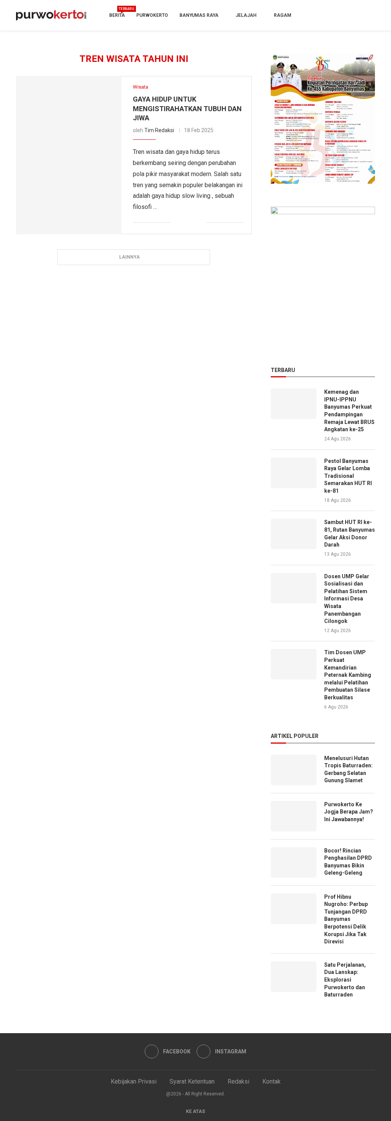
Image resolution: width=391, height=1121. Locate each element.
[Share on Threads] (200, 223)
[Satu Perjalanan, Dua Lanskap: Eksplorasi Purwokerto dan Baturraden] (294, 976)
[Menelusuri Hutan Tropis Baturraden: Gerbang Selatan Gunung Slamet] (294, 770)
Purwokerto (152, 15)
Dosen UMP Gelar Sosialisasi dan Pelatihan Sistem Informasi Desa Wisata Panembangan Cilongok (346, 598)
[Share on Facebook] (176, 223)
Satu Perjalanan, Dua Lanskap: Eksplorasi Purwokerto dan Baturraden (345, 980)
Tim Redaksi (159, 130)
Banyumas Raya (198, 15)
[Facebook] (355, 15)
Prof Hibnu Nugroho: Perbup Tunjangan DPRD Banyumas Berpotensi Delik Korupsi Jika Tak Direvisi (346, 919)
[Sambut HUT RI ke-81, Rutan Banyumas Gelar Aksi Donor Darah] (294, 534)
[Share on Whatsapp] (192, 223)
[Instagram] (368, 15)
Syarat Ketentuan (192, 1081)
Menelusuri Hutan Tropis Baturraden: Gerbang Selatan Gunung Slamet (348, 769)
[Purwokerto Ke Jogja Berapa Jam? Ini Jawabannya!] (294, 816)
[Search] (345, 16)
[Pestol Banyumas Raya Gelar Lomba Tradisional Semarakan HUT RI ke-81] (294, 473)
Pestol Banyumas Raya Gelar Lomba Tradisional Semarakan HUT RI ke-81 (348, 476)
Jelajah (246, 15)
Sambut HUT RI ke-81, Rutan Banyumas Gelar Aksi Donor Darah (349, 533)
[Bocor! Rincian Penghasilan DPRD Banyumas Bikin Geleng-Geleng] (294, 862)
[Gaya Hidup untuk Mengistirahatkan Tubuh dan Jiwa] (68, 155)
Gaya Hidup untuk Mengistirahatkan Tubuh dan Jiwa (187, 108)
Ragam (282, 15)
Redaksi (238, 1081)
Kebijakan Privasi (134, 1081)
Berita (117, 13)
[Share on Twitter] (184, 223)
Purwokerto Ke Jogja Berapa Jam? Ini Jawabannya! (348, 811)
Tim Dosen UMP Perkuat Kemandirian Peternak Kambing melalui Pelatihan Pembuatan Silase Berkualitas (347, 674)
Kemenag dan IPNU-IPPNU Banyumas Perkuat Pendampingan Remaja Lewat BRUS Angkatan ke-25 (349, 410)
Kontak (271, 1081)
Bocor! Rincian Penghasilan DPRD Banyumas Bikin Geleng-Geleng (348, 862)
